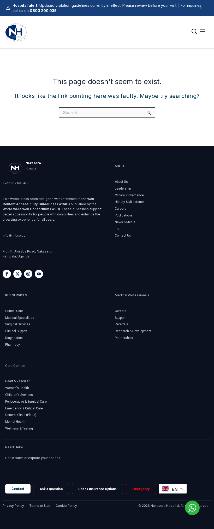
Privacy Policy (13, 506)
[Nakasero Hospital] (16, 32)
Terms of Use (39, 506)
